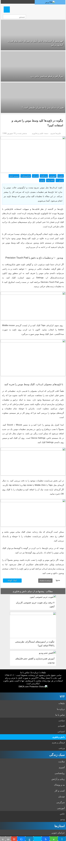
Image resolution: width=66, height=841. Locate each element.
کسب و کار (60, 790)
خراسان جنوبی (58, 832)
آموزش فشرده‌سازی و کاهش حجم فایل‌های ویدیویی (34, 660)
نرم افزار (44, 176)
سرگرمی (60, 802)
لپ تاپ (35, 176)
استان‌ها (59, 826)
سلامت (61, 761)
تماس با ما (24, 672)
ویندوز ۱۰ (59, 180)
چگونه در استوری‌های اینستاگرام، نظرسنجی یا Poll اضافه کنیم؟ (34, 643)
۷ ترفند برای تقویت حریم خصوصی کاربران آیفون (35, 604)
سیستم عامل (14, 176)
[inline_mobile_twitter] (37, 838)
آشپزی (62, 767)
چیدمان (61, 796)
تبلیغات (43, 672)
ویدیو (62, 819)
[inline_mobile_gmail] (14, 838)
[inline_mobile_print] (3, 838)
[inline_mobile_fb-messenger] (21, 838)
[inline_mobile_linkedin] (29, 838)
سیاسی (61, 720)
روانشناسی (60, 773)
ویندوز (42, 180)
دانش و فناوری (58, 736)
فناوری (60, 176)
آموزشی (53, 176)
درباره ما (34, 672)
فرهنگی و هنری (58, 742)
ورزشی (62, 747)
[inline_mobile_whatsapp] (54, 838)
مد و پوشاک (59, 784)
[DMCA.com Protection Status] (33, 686)
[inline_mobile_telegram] (62, 838)
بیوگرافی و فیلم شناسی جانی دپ (47, 76)
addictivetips (45, 580)
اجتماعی (61, 731)
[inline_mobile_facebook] (46, 838)
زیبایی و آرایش (58, 778)
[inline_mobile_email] (8, 838)
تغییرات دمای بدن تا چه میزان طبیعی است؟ (43, 107)
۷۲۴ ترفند (50, 180)
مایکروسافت (25, 176)
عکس (62, 813)
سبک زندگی (57, 754)
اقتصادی (61, 725)
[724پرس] (50, 2)
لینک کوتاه (12, 580)
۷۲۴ (62, 696)
